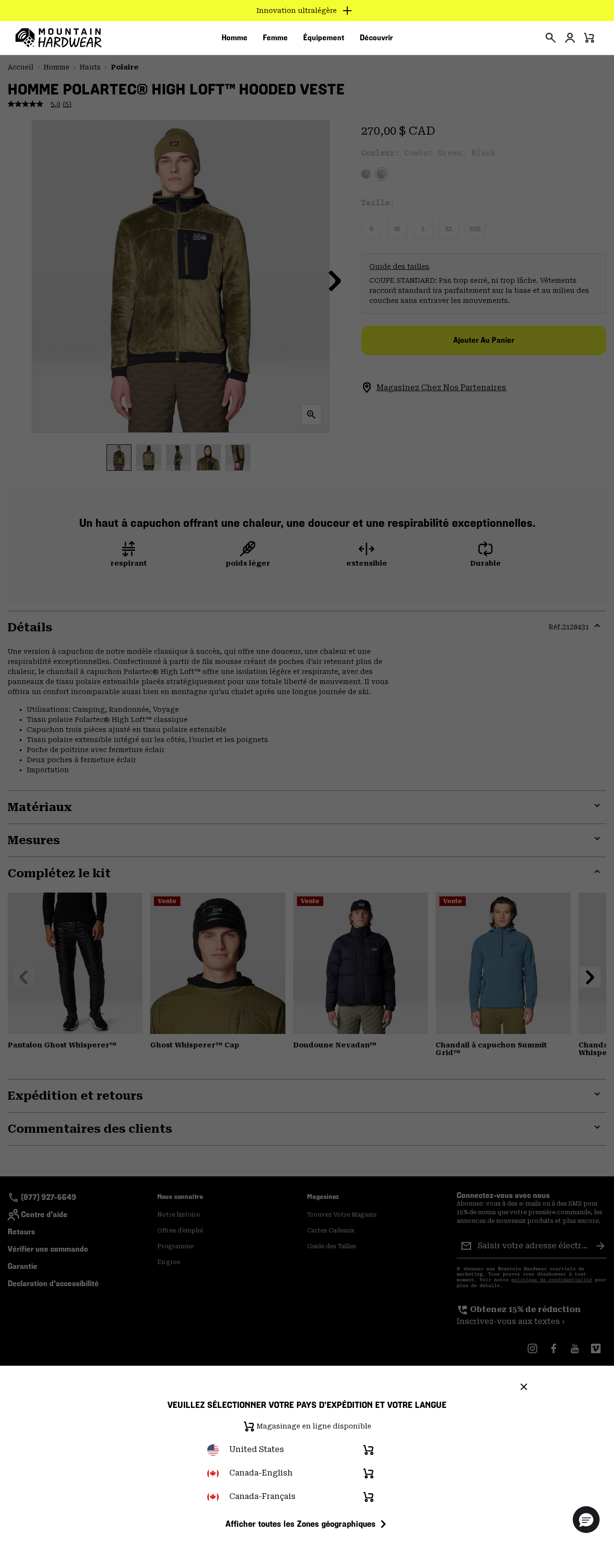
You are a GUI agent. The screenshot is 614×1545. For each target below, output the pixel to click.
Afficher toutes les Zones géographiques (300, 1524)
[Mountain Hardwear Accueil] (58, 37)
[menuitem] (234, 38)
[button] (586, 1519)
